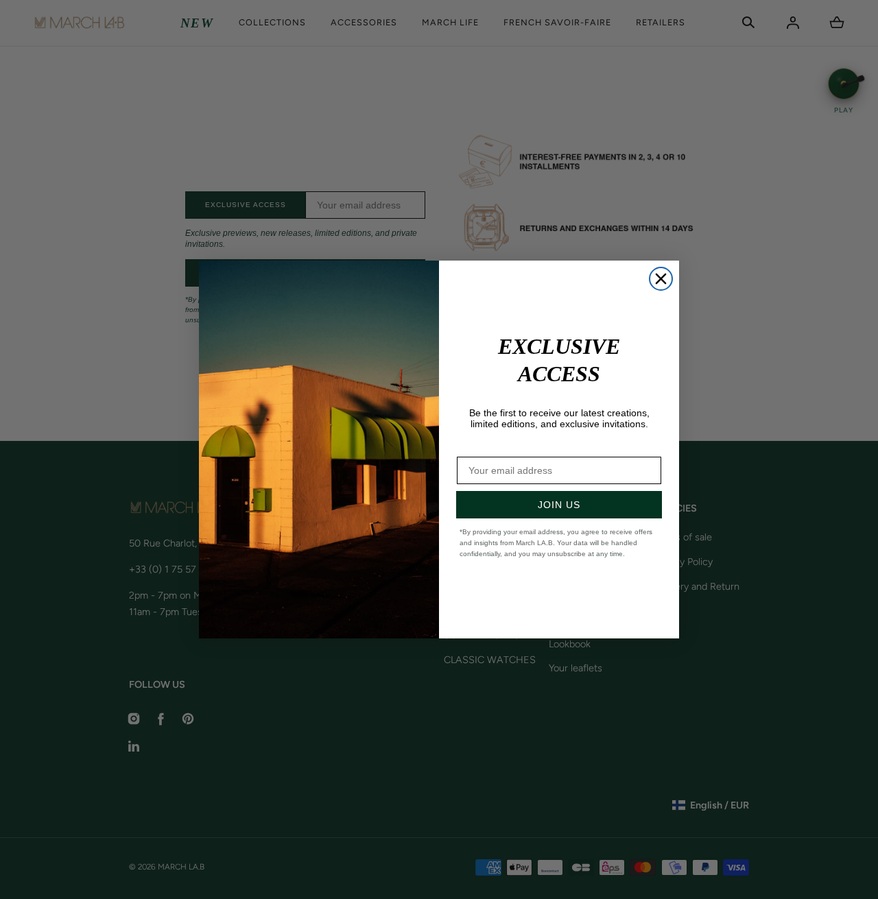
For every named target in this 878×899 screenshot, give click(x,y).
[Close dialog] (661, 278)
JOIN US (559, 504)
